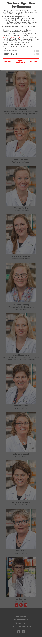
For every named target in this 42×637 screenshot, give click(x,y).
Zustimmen (34, 61)
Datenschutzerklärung (12, 37)
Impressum (21, 68)
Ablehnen (7, 61)
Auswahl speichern (20, 61)
